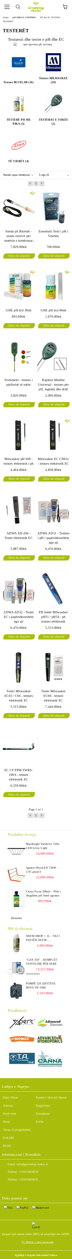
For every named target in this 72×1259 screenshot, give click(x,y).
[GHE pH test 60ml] (53, 287)
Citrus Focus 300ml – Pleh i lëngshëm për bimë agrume (43, 893)
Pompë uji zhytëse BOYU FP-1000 (41, 985)
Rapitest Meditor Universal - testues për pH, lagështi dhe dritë (53, 384)
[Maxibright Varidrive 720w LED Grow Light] (16, 851)
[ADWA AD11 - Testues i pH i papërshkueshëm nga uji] (53, 510)
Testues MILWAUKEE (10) (53, 80)
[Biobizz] (22, 1039)
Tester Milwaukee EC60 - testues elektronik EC (53, 695)
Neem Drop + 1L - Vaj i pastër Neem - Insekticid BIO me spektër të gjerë (43, 938)
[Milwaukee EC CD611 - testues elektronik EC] (53, 435)
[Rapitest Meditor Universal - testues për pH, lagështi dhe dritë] (53, 356)
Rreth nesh (9, 1113)
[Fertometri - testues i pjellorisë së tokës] (18, 356)
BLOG (7, 1145)
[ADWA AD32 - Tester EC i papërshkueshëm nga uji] (18, 588)
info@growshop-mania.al (32, 1164)
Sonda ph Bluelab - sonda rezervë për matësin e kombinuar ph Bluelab (18, 236)
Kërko (40, 1121)
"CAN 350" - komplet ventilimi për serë (41, 961)
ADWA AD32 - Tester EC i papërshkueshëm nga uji (18, 616)
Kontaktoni (43, 1113)
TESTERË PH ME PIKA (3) (19, 121)
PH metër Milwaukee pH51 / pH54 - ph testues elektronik (53, 616)
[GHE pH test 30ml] (18, 287)
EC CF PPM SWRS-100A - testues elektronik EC (18, 774)
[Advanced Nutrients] (50, 1023)
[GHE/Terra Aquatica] (22, 1059)
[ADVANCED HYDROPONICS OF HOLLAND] (50, 1039)
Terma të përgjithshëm (17, 1129)
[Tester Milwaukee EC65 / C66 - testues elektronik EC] (18, 667)
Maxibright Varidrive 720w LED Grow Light (43, 846)
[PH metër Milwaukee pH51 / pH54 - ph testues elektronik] (53, 588)
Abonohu (16, 918)
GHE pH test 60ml (53, 310)
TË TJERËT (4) (18, 161)
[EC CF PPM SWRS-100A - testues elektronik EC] (18, 746)
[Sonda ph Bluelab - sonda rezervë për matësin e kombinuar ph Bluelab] (18, 208)
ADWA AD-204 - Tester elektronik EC (18, 536)
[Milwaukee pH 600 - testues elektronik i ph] (18, 435)
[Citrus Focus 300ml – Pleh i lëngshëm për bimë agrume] (16, 899)
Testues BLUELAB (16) (18, 82)
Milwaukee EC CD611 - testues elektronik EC (53, 461)
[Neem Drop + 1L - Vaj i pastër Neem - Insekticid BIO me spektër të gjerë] (16, 943)
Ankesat (8, 1105)
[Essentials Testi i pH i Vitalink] (53, 208)
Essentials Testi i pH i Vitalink (53, 234)
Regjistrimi (43, 1105)
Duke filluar (10, 1097)
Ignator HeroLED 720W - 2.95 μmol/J (42, 869)
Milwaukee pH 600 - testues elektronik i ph (19, 461)
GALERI (8, 1137)
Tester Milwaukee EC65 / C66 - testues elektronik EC (18, 695)
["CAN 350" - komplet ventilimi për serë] (16, 967)
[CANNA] (50, 1059)
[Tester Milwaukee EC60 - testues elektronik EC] (53, 667)
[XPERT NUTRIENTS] (22, 1023)
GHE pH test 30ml (18, 310)
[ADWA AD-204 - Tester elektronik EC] (18, 510)
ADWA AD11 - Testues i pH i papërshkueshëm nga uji (53, 538)
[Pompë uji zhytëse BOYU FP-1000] (16, 991)
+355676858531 (28, 1171)
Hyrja (6, 1121)
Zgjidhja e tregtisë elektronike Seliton (36, 1255)
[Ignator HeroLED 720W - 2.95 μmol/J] (16, 875)
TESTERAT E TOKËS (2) (53, 121)
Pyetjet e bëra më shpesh (51, 1097)
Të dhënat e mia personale (37, 1242)
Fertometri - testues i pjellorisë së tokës (19, 382)
